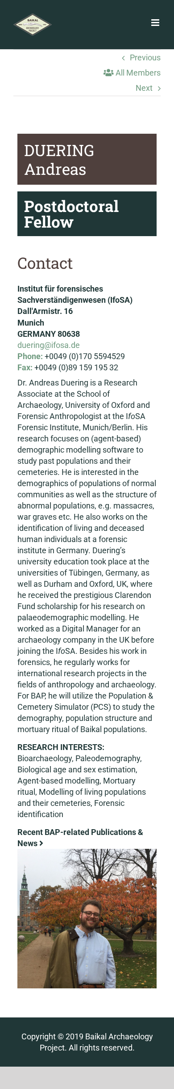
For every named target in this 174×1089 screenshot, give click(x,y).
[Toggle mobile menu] (156, 22)
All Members (137, 72)
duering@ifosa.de (48, 345)
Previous (145, 57)
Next (144, 88)
